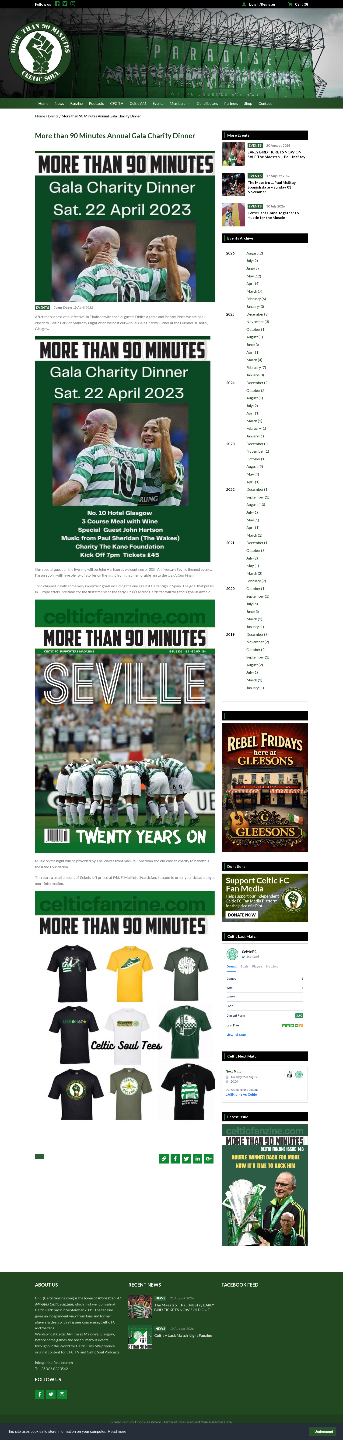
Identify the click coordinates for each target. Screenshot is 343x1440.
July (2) (252, 260)
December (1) (257, 489)
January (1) (255, 436)
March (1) (254, 420)
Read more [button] (117, 1431)
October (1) (256, 329)
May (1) (252, 520)
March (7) (254, 291)
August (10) (255, 504)
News (59, 103)
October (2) (256, 390)
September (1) (257, 497)
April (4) (252, 283)
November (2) (257, 642)
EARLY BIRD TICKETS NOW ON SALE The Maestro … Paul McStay (276, 154)
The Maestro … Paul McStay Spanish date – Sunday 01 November (272, 187)
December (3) (257, 314)
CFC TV (116, 103)
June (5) (252, 268)
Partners (231, 103)
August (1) (254, 337)
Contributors (207, 103)
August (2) (254, 253)
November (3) (257, 321)
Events (158, 103)
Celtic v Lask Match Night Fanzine (183, 1335)
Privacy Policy (122, 1422)
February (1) (256, 428)
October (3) (256, 550)
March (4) (254, 359)
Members (178, 103)
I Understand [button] (323, 1431)
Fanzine (76, 103)
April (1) (252, 352)
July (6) (252, 603)
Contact (265, 103)
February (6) (256, 298)
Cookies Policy (149, 1422)
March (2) (254, 573)
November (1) (257, 451)
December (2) (257, 382)
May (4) (252, 474)
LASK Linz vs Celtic (241, 1094)
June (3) (252, 344)
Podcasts (96, 103)
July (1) (252, 512)
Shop (248, 103)
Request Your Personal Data (209, 1422)
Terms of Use (174, 1422)
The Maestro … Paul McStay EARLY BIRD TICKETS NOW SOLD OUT (184, 1307)
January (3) (255, 306)
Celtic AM (138, 103)
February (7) (256, 367)
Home (43, 103)
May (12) (253, 276)
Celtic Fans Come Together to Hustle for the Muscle (273, 215)
